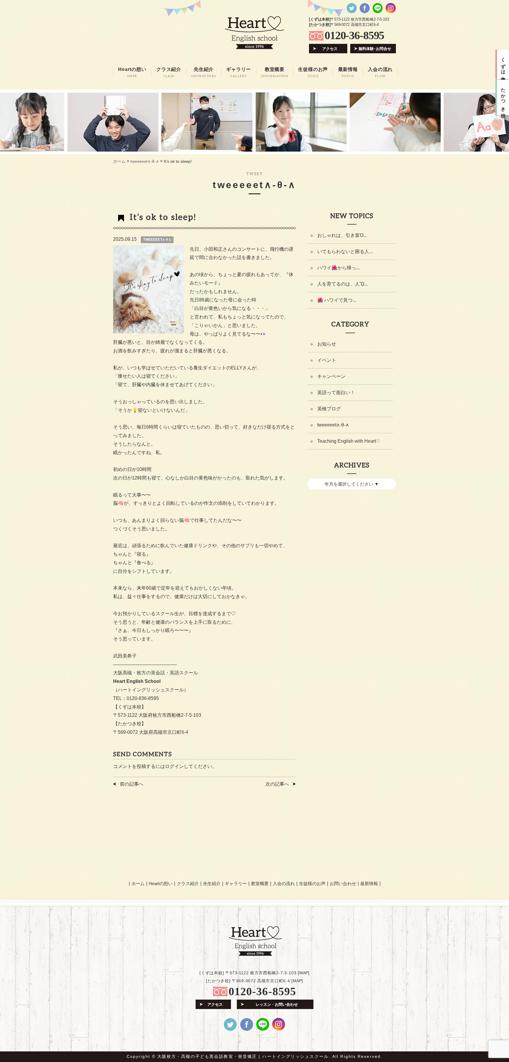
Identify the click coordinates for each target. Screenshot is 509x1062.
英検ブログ (329, 408)
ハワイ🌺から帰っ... (338, 267)
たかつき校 (503, 97)
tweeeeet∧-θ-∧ (333, 424)
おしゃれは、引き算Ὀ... (342, 235)
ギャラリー (236, 883)
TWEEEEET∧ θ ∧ (157, 240)
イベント (326, 360)
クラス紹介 (188, 883)
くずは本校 (503, 64)
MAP (303, 972)
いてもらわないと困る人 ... (345, 251)
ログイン (174, 766)
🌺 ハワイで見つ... (336, 300)
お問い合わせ (343, 883)
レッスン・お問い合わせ (277, 1004)
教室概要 (260, 883)
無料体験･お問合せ (374, 49)
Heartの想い (161, 883)
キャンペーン (331, 376)
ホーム (138, 883)
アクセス (330, 49)
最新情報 (369, 883)
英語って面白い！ (336, 392)
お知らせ (326, 343)
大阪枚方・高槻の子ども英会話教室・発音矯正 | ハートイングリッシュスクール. (243, 1056)
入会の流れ (284, 883)
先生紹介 (212, 883)
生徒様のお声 (312, 883)
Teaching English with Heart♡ (348, 441)
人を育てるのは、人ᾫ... (342, 283)
